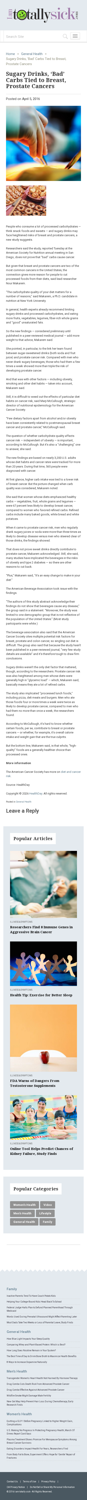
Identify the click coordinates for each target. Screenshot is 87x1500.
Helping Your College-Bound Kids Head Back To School (34, 1301)
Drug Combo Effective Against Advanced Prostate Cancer (35, 1390)
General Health (32, 54)
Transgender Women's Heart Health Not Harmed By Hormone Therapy (42, 1378)
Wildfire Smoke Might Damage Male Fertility (29, 1395)
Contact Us (12, 1481)
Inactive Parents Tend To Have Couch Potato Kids (31, 1296)
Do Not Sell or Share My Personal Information (52, 1487)
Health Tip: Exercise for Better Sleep (41, 995)
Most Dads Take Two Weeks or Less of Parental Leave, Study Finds (40, 1322)
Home (10, 54)
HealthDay (35, 793)
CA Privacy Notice (16, 1487)
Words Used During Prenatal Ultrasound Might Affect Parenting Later (42, 1316)
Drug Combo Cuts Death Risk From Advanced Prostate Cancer (38, 1384)
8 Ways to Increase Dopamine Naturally (27, 1362)
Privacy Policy (48, 1481)
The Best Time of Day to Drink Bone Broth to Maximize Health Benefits (42, 1356)
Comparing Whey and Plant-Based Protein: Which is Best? (36, 1344)
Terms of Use (29, 1481)
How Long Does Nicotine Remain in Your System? (31, 1350)
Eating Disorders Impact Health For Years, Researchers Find (37, 1448)
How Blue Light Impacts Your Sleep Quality (28, 1339)
